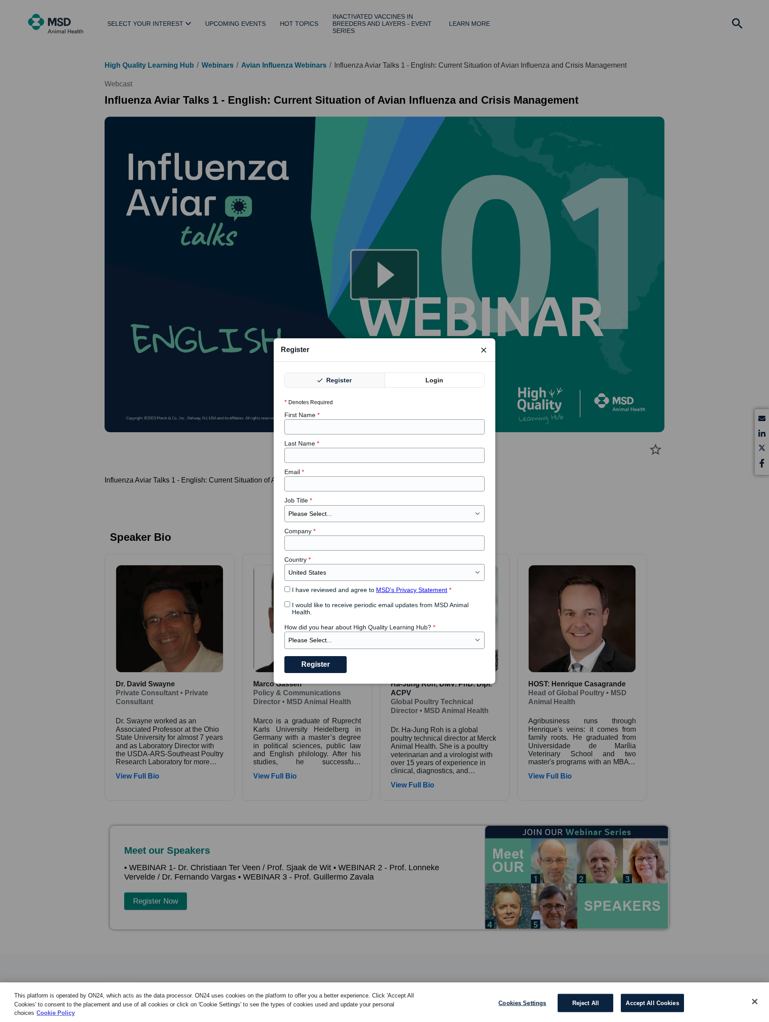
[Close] (755, 1001)
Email (294, 471)
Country (297, 559)
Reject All (585, 1002)
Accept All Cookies (652, 1002)
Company (300, 531)
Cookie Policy (55, 1013)
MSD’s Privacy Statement (411, 589)
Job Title (298, 500)
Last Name (301, 443)
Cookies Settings (522, 1002)
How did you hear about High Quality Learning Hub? (359, 627)
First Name (302, 414)
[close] (483, 349)
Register (338, 380)
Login (434, 380)
